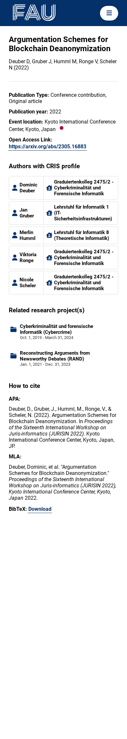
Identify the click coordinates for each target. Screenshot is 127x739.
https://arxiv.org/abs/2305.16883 (47, 146)
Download (39, 509)
